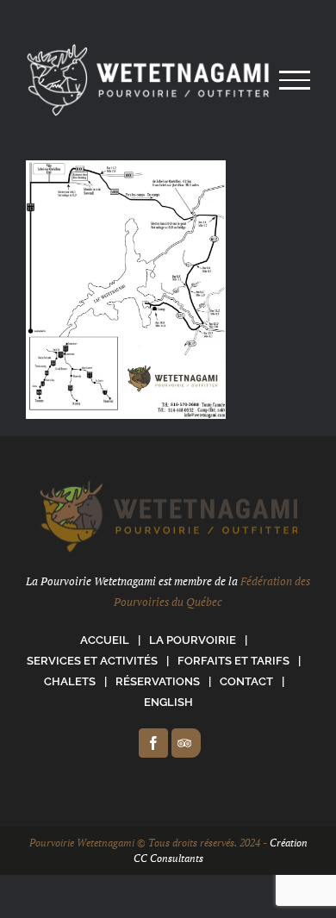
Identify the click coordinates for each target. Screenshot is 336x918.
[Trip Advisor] (186, 743)
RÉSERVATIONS (157, 681)
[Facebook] (153, 743)
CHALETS (70, 681)
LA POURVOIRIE (192, 640)
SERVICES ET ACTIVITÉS (92, 660)
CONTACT (246, 681)
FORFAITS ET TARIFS (233, 660)
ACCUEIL (104, 640)
